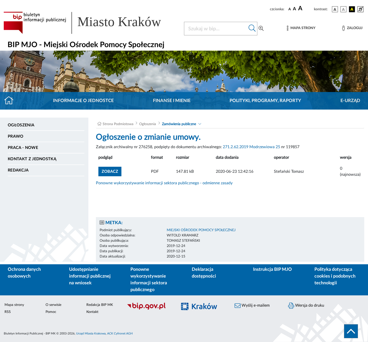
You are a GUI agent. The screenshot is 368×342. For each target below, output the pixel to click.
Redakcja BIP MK (99, 305)
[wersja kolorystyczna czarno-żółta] (352, 9)
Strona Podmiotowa (118, 124)
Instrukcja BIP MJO (272, 269)
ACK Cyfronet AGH (120, 333)
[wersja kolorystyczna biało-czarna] (343, 9)
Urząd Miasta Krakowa (91, 333)
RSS (8, 312)
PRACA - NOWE (23, 148)
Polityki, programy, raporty (265, 101)
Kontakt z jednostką (32, 159)
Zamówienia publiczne (179, 124)
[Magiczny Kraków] (203, 309)
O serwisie (53, 305)
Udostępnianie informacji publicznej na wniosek (90, 276)
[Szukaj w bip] (252, 28)
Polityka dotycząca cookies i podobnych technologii (334, 276)
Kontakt (92, 312)
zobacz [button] (111, 171)
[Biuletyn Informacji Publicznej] (149, 309)
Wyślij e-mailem (255, 305)
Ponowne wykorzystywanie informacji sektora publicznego (148, 279)
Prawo (16, 136)
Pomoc (51, 312)
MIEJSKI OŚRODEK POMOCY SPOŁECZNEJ (201, 230)
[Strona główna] (11, 101)
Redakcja (18, 170)
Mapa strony (14, 305)
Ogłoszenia (21, 125)
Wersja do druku (309, 305)
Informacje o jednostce (83, 101)
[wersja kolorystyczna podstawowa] (335, 9)
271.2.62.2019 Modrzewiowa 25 (251, 147)
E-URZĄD (350, 101)
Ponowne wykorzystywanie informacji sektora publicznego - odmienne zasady (164, 183)
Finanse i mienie (172, 101)
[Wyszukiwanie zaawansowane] (261, 28)
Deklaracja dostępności (204, 273)
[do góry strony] (351, 331)
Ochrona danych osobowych (24, 273)
